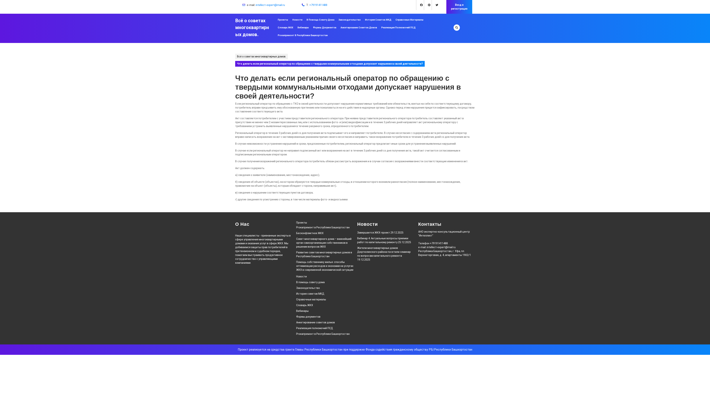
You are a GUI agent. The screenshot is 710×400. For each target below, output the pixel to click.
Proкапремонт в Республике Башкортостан (303, 35)
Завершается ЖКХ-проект (373, 232)
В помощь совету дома (320, 20)
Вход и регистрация (459, 6)
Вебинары (303, 27)
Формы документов (324, 27)
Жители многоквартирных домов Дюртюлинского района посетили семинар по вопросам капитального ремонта (384, 251)
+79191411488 (318, 5)
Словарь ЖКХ (285, 27)
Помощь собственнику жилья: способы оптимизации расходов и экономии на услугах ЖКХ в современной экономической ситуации (324, 266)
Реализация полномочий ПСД (398, 27)
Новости (297, 20)
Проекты (283, 20)
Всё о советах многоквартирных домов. (252, 27)
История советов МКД (378, 20)
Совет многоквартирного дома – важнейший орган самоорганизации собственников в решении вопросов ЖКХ (323, 242)
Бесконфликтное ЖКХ (310, 233)
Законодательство (350, 20)
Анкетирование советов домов (359, 27)
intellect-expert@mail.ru (270, 5)
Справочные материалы (409, 20)
